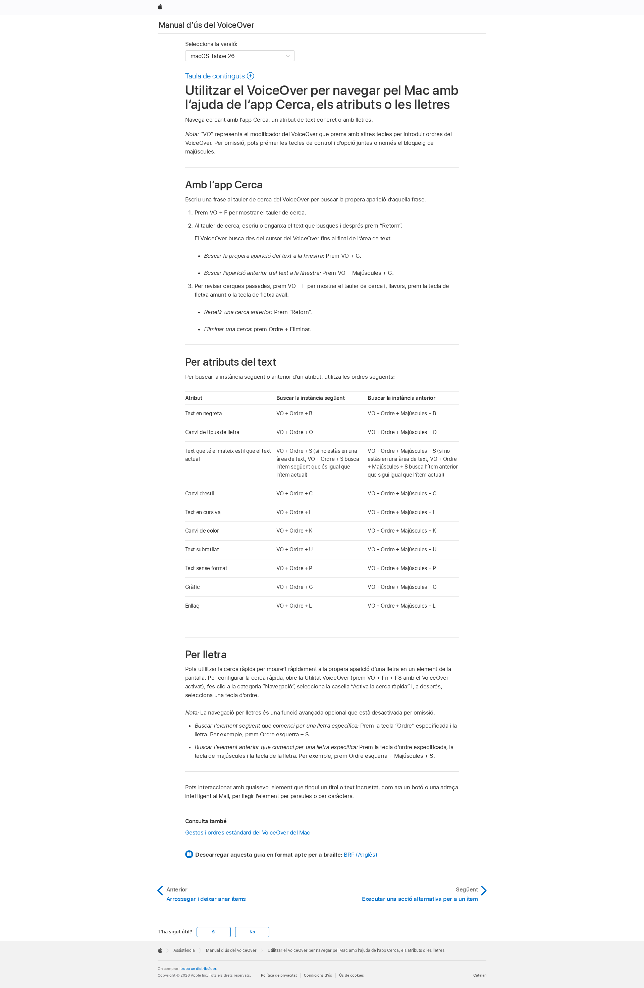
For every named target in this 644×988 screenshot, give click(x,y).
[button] (220, 75)
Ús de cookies (351, 975)
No (252, 932)
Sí (214, 932)
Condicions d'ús (318, 975)
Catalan (479, 975)
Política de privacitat (279, 975)
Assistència (184, 950)
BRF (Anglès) (360, 854)
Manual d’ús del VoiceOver (206, 25)
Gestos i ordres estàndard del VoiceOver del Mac (247, 832)
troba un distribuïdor (198, 968)
